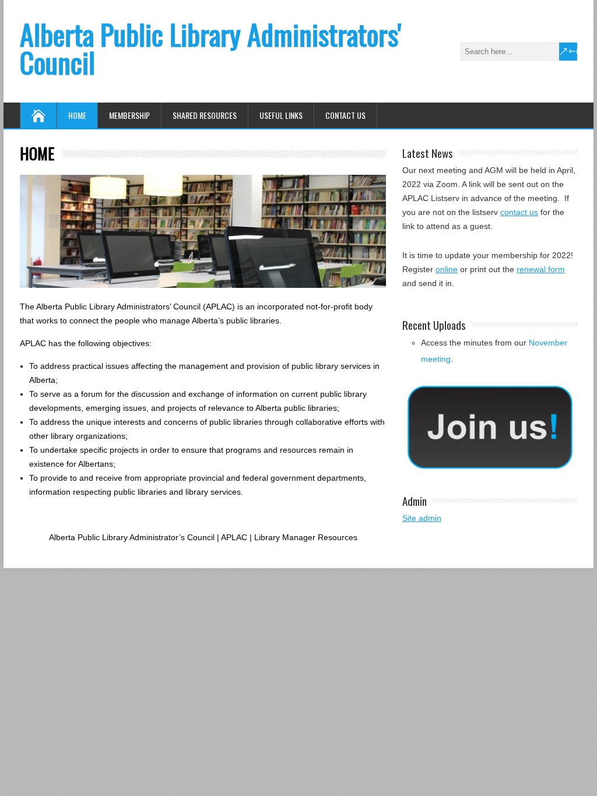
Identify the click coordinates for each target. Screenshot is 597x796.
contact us (519, 212)
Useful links (281, 115)
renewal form (541, 269)
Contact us (345, 115)
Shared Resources (205, 115)
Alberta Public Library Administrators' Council (210, 48)
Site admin (421, 518)
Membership (129, 115)
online (447, 269)
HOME (77, 115)
